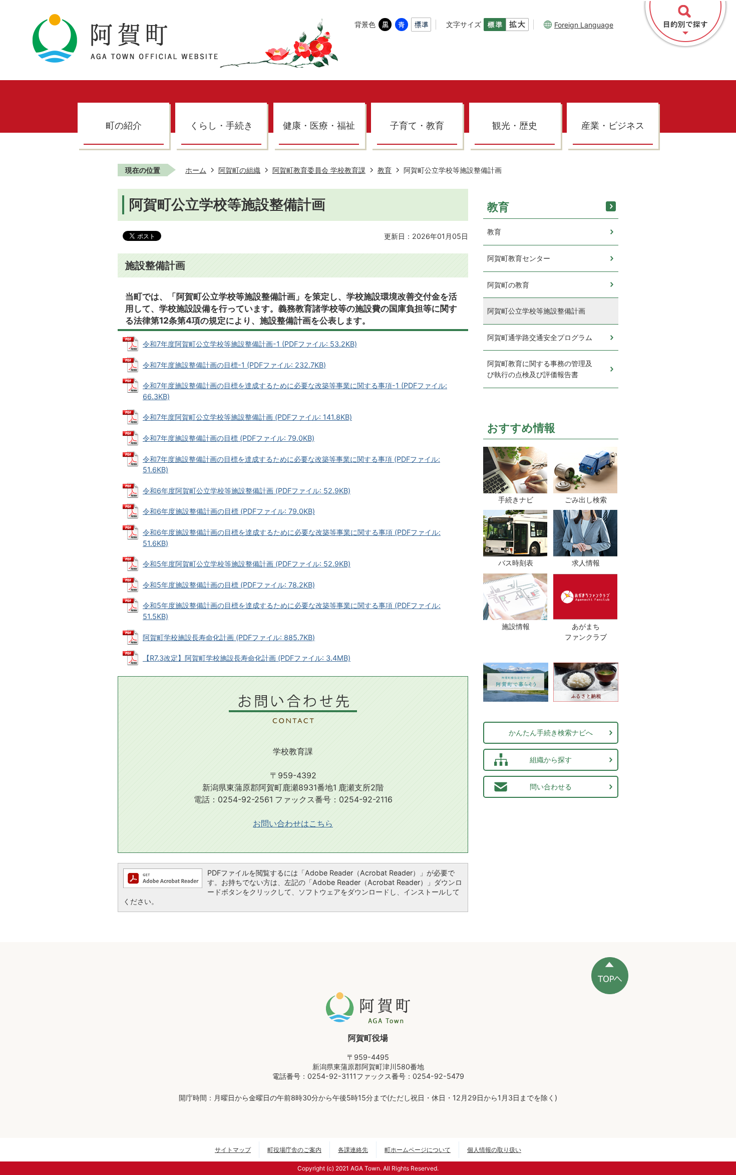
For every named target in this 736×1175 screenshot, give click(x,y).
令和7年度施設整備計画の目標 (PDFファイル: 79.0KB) (228, 438)
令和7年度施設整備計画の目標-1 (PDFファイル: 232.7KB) (234, 365)
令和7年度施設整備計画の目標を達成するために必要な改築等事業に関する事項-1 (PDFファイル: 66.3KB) (295, 391)
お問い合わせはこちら (293, 823)
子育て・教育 (417, 125)
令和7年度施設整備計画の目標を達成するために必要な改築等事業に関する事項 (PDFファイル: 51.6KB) (291, 464)
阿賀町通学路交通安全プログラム (539, 337)
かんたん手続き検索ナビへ (551, 732)
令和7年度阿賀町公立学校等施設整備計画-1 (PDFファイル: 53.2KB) (250, 344)
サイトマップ (233, 1149)
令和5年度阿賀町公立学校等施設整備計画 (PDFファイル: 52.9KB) (246, 563)
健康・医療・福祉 (319, 125)
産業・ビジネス (612, 125)
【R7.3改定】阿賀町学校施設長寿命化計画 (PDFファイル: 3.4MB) (246, 658)
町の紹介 (124, 125)
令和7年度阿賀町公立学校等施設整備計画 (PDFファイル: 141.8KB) (247, 417)
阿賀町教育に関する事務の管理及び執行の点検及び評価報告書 (539, 369)
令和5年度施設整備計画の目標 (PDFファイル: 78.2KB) (229, 584)
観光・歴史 (514, 125)
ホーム (195, 170)
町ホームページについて (418, 1149)
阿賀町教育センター (518, 258)
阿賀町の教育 (508, 284)
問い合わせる (551, 786)
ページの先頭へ (609, 975)
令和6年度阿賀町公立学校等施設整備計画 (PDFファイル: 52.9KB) (246, 490)
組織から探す (551, 759)
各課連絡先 (353, 1149)
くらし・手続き (221, 125)
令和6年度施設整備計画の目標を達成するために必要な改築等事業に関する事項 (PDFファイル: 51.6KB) (292, 537)
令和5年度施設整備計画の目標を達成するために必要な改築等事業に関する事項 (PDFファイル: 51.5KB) (292, 611)
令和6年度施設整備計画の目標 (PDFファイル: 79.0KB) (229, 511)
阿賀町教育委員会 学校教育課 (318, 170)
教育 (385, 170)
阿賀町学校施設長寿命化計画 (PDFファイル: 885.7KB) (229, 637)
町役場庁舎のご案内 (294, 1149)
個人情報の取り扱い (494, 1149)
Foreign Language (583, 25)
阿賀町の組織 (239, 170)
